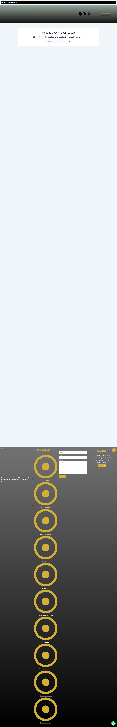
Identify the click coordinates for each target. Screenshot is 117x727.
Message (61, 460)
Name (60, 450)
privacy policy (4, 484)
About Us (33, 14)
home (27, 14)
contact (48, 14)
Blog (39, 14)
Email (60, 455)
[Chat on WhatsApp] (113, 723)
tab (43, 14)
